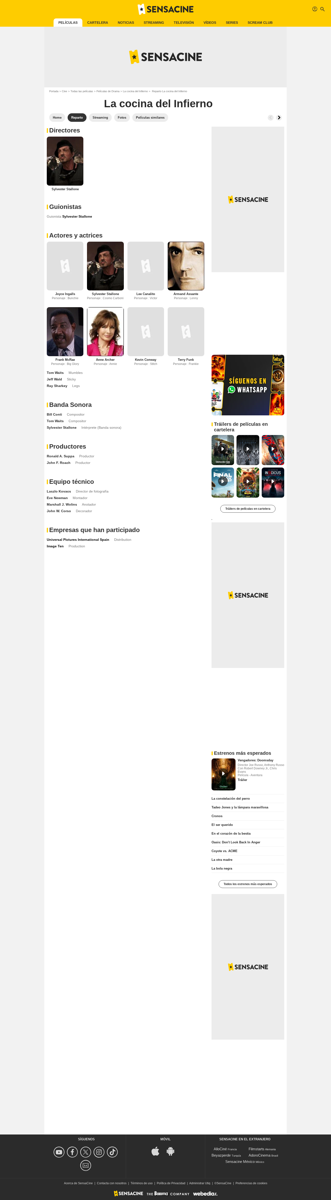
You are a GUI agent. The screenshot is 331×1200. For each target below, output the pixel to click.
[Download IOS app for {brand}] (158, 1151)
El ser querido (222, 825)
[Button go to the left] (271, 118)
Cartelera (97, 23)
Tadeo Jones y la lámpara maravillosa (240, 807)
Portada (53, 91)
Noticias (126, 23)
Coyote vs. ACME (224, 851)
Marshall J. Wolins (62, 504)
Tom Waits (55, 373)
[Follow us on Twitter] (86, 1152)
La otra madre (222, 860)
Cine (64, 91)
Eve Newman (57, 498)
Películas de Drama (107, 91)
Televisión (184, 23)
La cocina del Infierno (135, 91)
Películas (68, 23)
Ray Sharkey (57, 386)
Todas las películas (82, 91)
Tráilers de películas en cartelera (247, 508)
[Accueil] (165, 9)
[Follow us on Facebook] (73, 1152)
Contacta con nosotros (111, 1183)
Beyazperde (221, 1155)
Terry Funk (186, 360)
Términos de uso (142, 1183)
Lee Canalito (145, 294)
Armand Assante (185, 294)
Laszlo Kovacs (59, 491)
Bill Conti (54, 414)
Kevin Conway (145, 360)
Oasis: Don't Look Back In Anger (236, 842)
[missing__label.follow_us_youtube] (60, 1152)
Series (232, 23)
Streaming (154, 23)
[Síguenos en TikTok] (113, 1152)
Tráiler (242, 780)
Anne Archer (105, 360)
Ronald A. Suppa (60, 456)
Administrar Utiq (199, 1183)
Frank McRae (65, 360)
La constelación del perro (231, 798)
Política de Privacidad (171, 1183)
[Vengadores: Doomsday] (224, 774)
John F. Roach (59, 463)
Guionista (54, 216)
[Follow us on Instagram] (100, 1152)
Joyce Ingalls (65, 294)
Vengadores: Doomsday (255, 760)
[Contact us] (86, 1165)
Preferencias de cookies (251, 1183)
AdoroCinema (259, 1155)
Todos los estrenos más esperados (248, 884)
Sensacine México (240, 1161)
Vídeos (210, 23)
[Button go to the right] (279, 118)
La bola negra (222, 868)
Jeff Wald (54, 379)
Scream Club (260, 23)
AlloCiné (220, 1149)
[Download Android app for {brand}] (173, 1151)
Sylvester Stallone (65, 189)
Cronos (217, 816)
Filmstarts (256, 1149)
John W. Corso (59, 511)
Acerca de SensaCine (78, 1183)
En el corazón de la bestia (231, 833)
